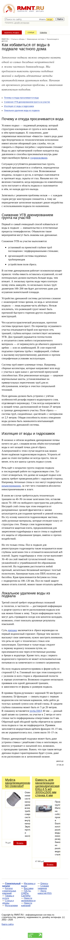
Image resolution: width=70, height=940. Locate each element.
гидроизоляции (38, 157)
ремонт (31, 11)
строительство (22, 11)
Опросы (44, 883)
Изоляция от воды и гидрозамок (19, 106)
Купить (20, 843)
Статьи (31, 32)
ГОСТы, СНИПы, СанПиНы (26, 893)
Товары (43, 32)
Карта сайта (8, 924)
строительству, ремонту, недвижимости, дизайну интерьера (31, 917)
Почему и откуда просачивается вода (21, 98)
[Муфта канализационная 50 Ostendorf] (13, 807)
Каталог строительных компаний (9, 890)
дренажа (12, 630)
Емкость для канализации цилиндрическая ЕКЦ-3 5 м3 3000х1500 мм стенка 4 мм (47, 787)
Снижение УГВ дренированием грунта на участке (27, 102)
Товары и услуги (8, 896)
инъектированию (11, 485)
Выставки (28, 888)
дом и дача (40, 11)
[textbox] (30, 19)
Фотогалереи (11, 905)
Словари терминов (43, 887)
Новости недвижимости (28, 899)
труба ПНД (35, 710)
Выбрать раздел (11, 32)
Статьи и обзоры (8, 901)
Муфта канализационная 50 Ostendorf (18, 783)
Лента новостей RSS (45, 892)
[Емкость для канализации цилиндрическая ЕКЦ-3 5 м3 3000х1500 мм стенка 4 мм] (43, 816)
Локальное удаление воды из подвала (22, 110)
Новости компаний (26, 904)
